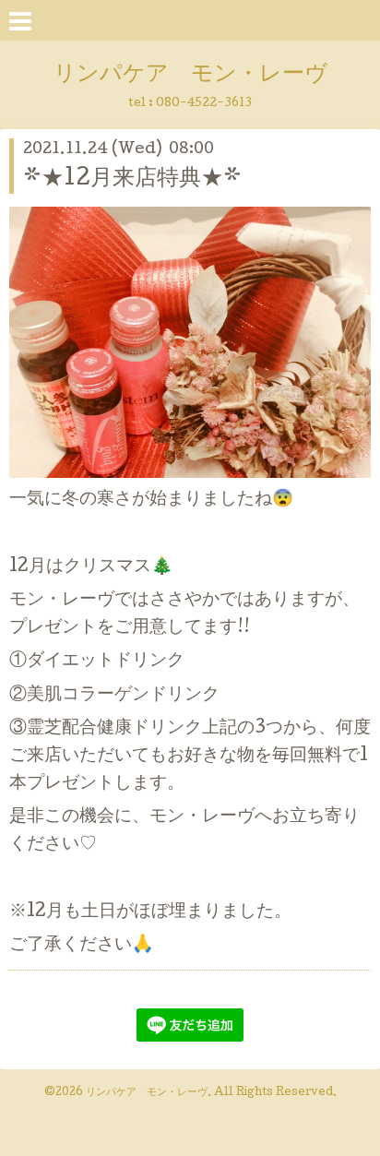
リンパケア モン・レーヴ (190, 75)
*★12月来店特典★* (132, 179)
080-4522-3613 (204, 104)
